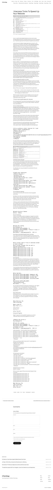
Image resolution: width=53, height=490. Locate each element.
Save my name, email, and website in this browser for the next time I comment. (24, 437)
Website (14, 433)
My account (49, 1)
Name (14, 425)
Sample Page (31, 3)
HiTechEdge (4, 2)
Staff (16, 34)
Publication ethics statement (23, 3)
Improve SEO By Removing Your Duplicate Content (41, 400)
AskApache (16, 268)
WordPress (49, 487)
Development (20, 34)
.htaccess (15, 392)
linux (21, 392)
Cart (18, 1)
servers (24, 392)
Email (14, 429)
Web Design (23, 34)
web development (28, 392)
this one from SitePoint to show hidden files (26, 76)
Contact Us (29, 1)
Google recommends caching (19, 107)
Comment (14, 414)
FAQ (32, 1)
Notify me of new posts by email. (18, 440)
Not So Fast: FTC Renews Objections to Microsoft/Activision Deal (15, 464)
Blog (16, 1)
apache (18, 392)
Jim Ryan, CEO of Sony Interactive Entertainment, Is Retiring (14, 462)
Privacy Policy (15, 3)
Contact (25, 1)
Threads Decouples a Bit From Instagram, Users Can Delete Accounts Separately (18, 467)
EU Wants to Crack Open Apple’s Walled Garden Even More (14, 459)
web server (33, 392)
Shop (50, 3)
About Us (13, 1)
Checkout (21, 1)
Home (40, 1)
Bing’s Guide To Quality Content (8, 400)
